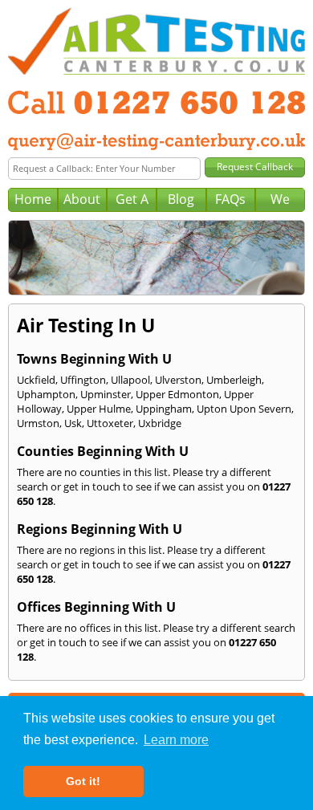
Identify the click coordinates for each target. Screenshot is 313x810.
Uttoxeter (110, 423)
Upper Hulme (99, 408)
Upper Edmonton (177, 394)
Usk (73, 423)
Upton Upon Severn (244, 408)
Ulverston (178, 379)
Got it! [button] (83, 781)
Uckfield (36, 379)
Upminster (105, 394)
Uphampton (46, 394)
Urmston (38, 423)
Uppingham (164, 408)
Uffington (83, 379)
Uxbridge (159, 423)
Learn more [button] (176, 740)
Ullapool (130, 379)
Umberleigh (234, 379)
